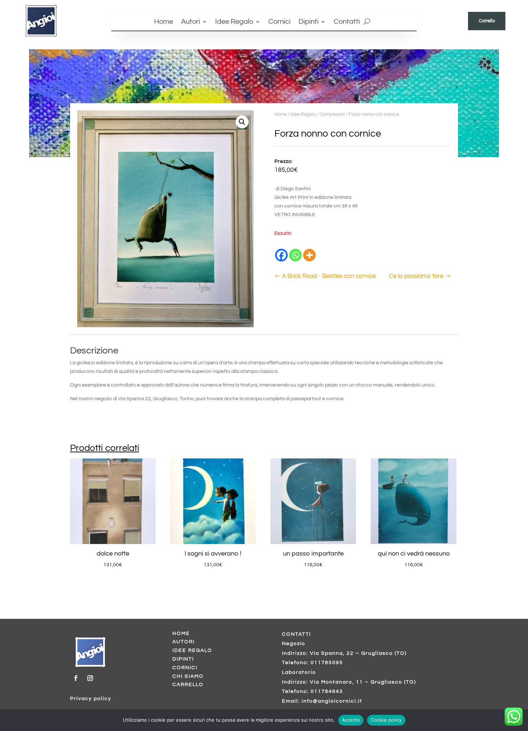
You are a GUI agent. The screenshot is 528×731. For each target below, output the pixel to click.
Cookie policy (386, 720)
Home (163, 22)
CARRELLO (188, 684)
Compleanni (332, 114)
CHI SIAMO (188, 676)
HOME (181, 633)
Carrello (487, 20)
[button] (242, 121)
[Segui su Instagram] (90, 678)
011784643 (327, 691)
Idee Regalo (234, 22)
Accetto (351, 720)
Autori (190, 22)
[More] (309, 255)
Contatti (347, 22)
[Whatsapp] (295, 255)
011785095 (327, 662)
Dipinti (308, 22)
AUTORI (183, 641)
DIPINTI (183, 659)
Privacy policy (90, 698)
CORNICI (185, 667)
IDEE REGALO (192, 650)
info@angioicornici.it (332, 701)
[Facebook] (281, 255)
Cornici (279, 22)
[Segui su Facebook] (76, 678)
